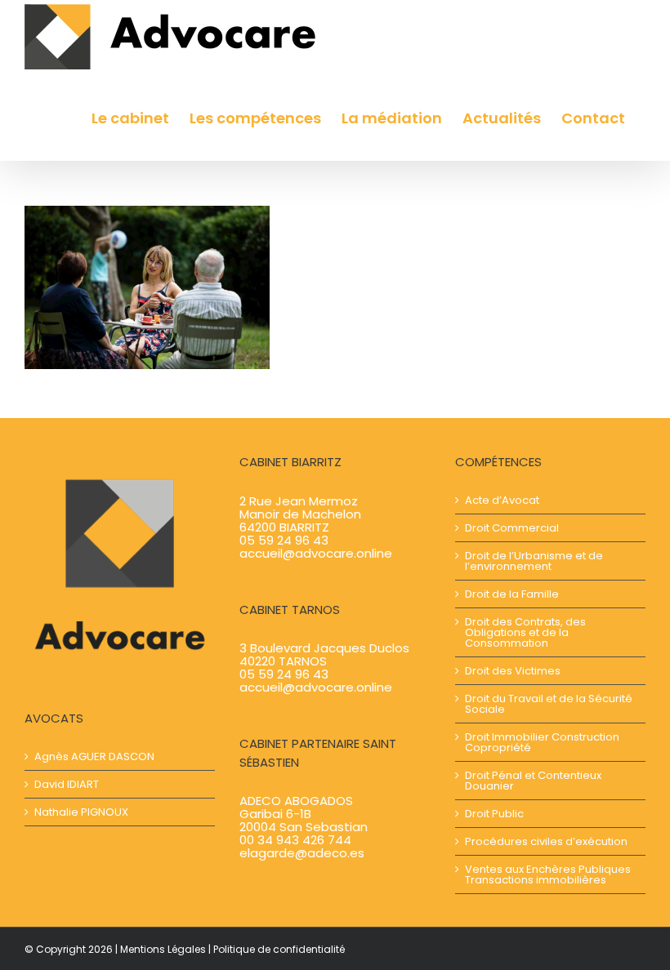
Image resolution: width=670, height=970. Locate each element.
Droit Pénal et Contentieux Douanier (533, 780)
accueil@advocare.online (315, 553)
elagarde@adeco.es (301, 852)
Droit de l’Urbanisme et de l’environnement (534, 561)
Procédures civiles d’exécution (546, 841)
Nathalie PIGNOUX (81, 812)
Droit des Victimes (513, 670)
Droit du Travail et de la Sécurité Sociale (548, 703)
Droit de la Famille (512, 594)
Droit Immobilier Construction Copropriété (542, 742)
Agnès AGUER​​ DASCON (94, 756)
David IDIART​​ (66, 784)
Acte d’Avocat (502, 500)
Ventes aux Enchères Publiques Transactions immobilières (548, 874)
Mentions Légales (163, 949)
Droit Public (494, 813)
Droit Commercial (512, 528)
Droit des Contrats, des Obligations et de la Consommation (525, 632)
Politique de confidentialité (279, 949)
